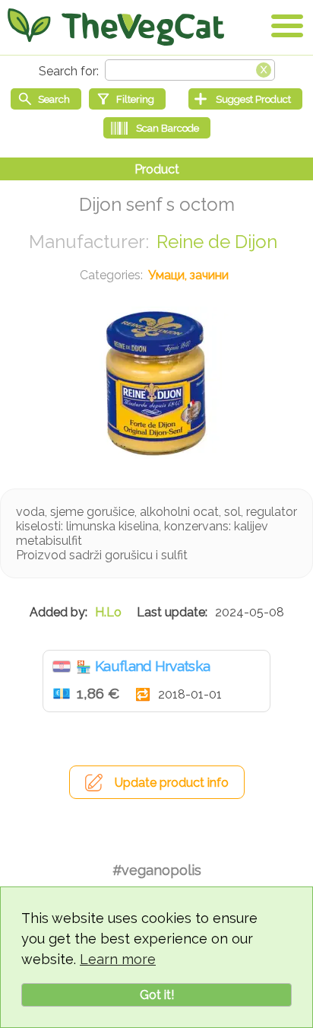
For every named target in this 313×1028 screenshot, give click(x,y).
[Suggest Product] (245, 99)
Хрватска (61, 666)
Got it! (157, 995)
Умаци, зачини (188, 275)
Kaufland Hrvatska (152, 665)
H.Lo (108, 612)
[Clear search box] (263, 68)
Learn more (118, 959)
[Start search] (46, 99)
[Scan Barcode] (156, 127)
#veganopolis (156, 870)
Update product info (172, 782)
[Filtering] (127, 99)
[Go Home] (116, 27)
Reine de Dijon (216, 242)
